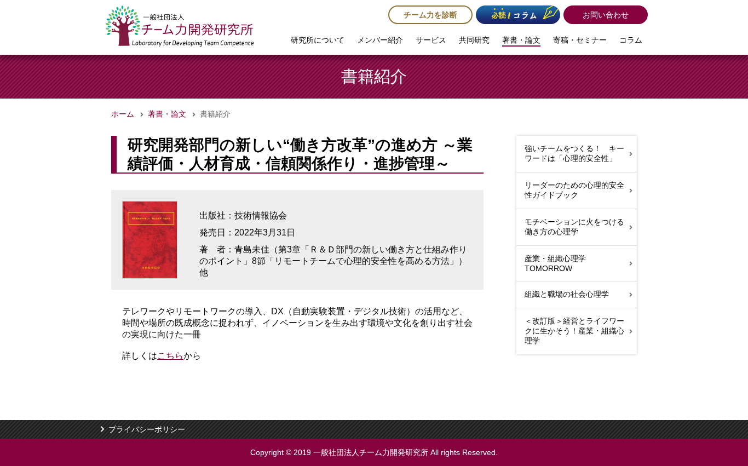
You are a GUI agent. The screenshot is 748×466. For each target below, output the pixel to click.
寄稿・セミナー (580, 40)
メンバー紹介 (380, 40)
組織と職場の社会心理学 (567, 294)
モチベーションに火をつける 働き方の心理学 (574, 226)
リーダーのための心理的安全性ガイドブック (574, 190)
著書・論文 (521, 40)
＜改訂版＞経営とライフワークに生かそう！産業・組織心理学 (574, 331)
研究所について (317, 40)
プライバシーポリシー (146, 429)
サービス (431, 40)
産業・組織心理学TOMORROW (555, 263)
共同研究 (474, 40)
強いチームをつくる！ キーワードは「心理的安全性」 (574, 153)
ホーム (122, 114)
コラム (630, 40)
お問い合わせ (606, 14)
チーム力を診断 (430, 14)
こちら (170, 355)
